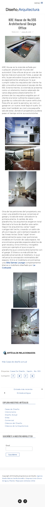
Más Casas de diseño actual (14, 362)
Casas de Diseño (17, 371)
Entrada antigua (24, 393)
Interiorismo (10, 412)
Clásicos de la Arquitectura (16, 426)
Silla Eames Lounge (15, 263)
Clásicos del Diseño (13, 423)
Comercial (9, 420)
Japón (30, 371)
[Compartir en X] (19, 376)
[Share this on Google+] (26, 376)
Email (8, 445)
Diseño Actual (11, 415)
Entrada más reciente (23, 389)
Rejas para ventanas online (25, 481)
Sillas (7, 418)
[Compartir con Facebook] (13, 376)
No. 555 (37, 371)
